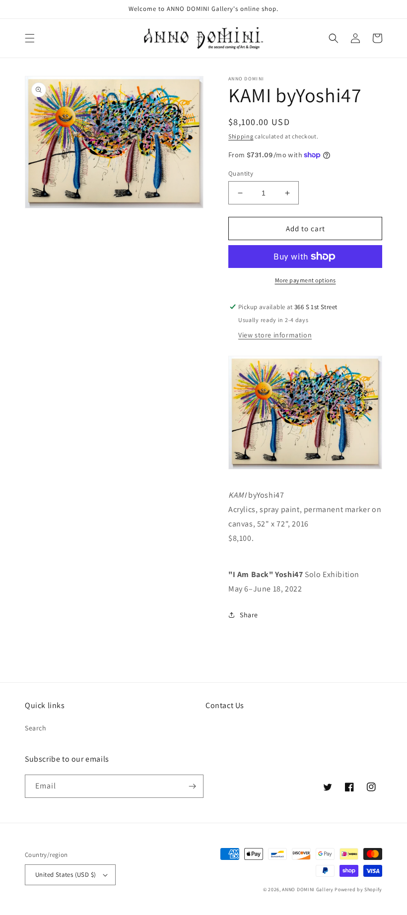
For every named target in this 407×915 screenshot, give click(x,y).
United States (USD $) (65, 874)
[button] (30, 38)
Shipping (241, 136)
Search (36, 727)
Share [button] (249, 614)
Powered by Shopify (358, 889)
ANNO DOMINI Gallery (307, 889)
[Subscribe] (192, 786)
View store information (275, 334)
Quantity (240, 173)
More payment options (305, 280)
